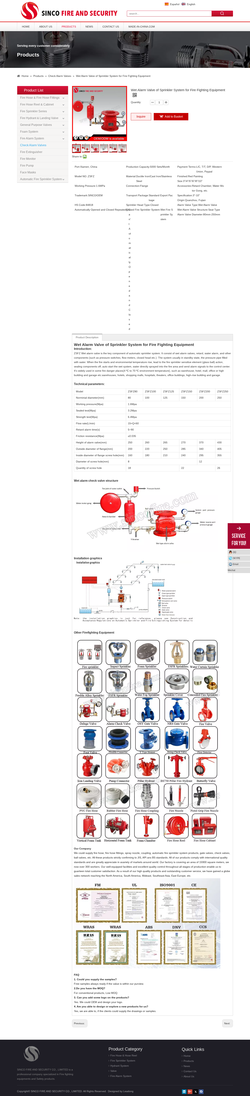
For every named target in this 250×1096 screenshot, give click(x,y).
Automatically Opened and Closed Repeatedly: (102, 209)
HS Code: (80, 204)
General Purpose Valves (36, 124)
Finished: (182, 176)
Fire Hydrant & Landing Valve (39, 118)
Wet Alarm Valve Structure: (192, 209)
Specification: (185, 195)
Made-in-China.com (141, 26)
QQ (234, 552)
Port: (77, 166)
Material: (131, 176)
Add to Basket (174, 116)
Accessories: (184, 185)
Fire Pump (27, 165)
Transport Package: (137, 195)
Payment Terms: (186, 166)
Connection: (133, 185)
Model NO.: (81, 176)
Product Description (87, 337)
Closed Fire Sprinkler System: (143, 209)
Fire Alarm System (32, 138)
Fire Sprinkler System (122, 1060)
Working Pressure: (85, 185)
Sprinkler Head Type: (138, 204)
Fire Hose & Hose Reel (123, 1055)
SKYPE (236, 558)
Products (69, 26)
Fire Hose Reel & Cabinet (37, 104)
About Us (45, 26)
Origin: (181, 200)
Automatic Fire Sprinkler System (41, 179)
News (89, 26)
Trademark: (81, 195)
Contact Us (110, 26)
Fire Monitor (28, 158)
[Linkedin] (184, 1091)
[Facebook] (201, 1091)
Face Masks (28, 172)
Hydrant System (119, 1065)
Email (235, 564)
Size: (180, 181)
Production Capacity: (138, 166)
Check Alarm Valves (33, 145)
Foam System (29, 131)
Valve (113, 1070)
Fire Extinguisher (31, 152)
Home (26, 26)
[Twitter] (195, 1091)
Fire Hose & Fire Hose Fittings (39, 97)
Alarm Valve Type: (187, 204)
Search (222, 13)
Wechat (231, 570)
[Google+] (190, 1091)
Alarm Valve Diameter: (190, 214)
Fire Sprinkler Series (33, 111)
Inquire (141, 116)
